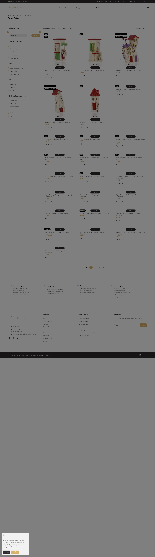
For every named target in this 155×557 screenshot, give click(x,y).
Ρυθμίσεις (15, 552)
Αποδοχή (7, 552)
